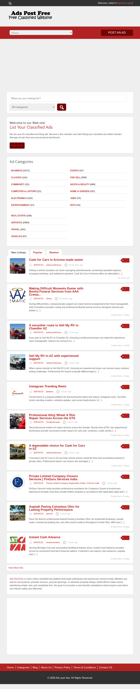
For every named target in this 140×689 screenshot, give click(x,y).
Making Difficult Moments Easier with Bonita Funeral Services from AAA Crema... (56, 291)
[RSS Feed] (9, 2)
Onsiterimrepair (53, 422)
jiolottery (49, 391)
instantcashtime (53, 542)
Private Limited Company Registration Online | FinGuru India (72, 483)
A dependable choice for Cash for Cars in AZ (57, 447)
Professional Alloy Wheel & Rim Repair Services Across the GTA (52, 416)
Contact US (105, 667)
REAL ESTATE (18, 215)
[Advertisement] (70, 65)
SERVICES (38, 265)
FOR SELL (75, 177)
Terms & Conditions (84, 667)
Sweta (49, 298)
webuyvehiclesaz (53, 265)
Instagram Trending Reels (47, 386)
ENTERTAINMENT (20, 205)
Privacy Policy (62, 667)
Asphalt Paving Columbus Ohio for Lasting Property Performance (54, 508)
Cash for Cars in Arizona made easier (56, 259)
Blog (35, 667)
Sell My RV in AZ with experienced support (54, 357)
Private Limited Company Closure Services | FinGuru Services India (53, 477)
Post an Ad (117, 32)
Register (120, 3)
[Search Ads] (61, 107)
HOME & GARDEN (79, 191)
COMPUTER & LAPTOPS (24, 191)
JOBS (73, 198)
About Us (46, 667)
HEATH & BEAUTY (80, 184)
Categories (23, 667)
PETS (73, 205)
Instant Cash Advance (44, 537)
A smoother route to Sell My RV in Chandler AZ (53, 327)
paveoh (49, 514)
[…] (120, 273)
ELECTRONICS (19, 198)
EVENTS (74, 170)
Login (128, 3)
